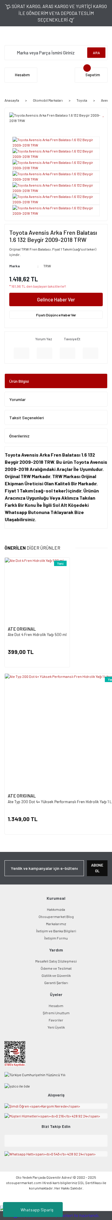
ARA (96, 53)
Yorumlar (17, 399)
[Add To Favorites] (103, 114)
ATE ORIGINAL (22, 629)
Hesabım (56, 1006)
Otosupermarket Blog (56, 916)
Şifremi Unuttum (56, 1013)
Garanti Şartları (56, 982)
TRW (47, 266)
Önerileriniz (19, 435)
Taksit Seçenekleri (26, 417)
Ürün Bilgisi (19, 381)
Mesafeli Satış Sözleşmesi (56, 961)
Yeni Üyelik (56, 1027)
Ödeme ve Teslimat (56, 968)
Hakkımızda (56, 909)
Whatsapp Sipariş (37, 1209)
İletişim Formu (56, 938)
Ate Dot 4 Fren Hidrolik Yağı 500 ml (37, 634)
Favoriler (56, 1020)
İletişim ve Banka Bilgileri (56, 931)
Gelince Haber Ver (56, 299)
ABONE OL (97, 868)
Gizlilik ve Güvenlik (56, 975)
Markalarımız (56, 924)
